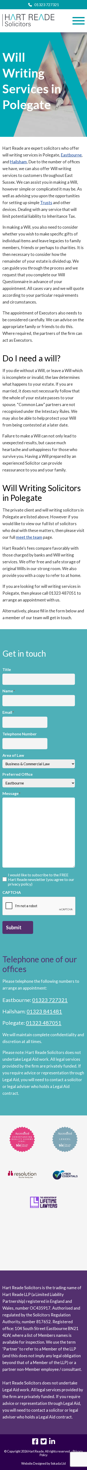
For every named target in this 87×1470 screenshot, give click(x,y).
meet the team (29, 537)
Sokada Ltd (58, 1463)
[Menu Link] (78, 20)
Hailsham (18, 161)
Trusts (46, 202)
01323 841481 (44, 1011)
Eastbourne (71, 154)
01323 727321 (46, 4)
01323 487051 (43, 1022)
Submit (14, 927)
